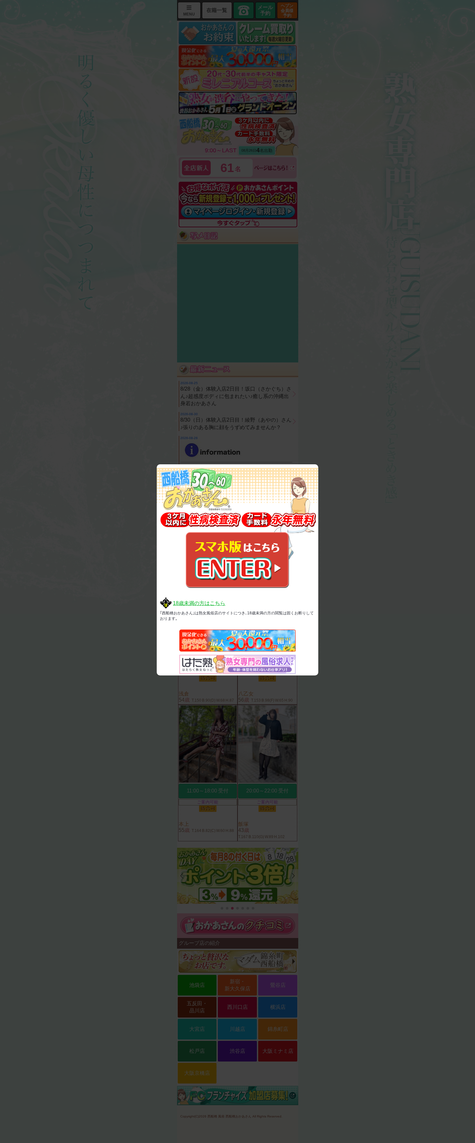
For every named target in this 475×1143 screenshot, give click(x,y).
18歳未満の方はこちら (199, 603)
